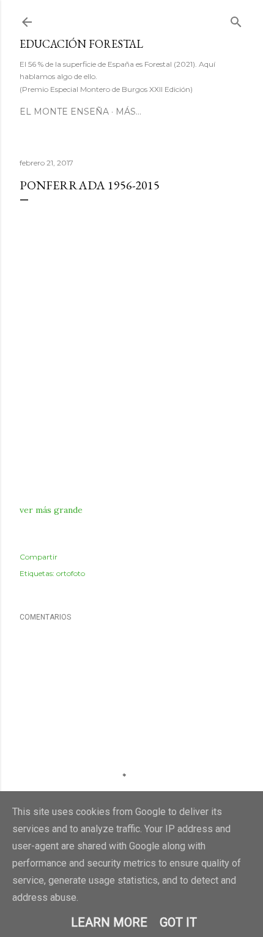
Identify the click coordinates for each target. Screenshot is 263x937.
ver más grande (51, 509)
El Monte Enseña (64, 111)
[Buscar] (236, 19)
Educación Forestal (81, 44)
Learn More (109, 922)
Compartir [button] (38, 556)
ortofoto (70, 573)
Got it (178, 922)
